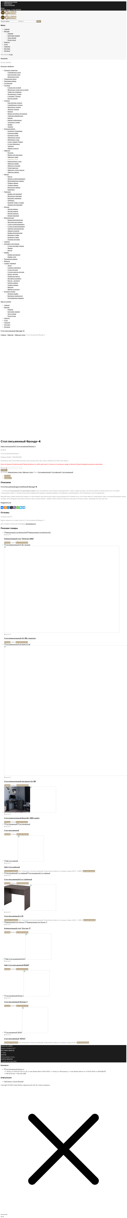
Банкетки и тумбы (13, 237)
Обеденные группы (14, 138)
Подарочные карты (10, 79)
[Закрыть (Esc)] (6, 1214)
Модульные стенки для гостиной (18, 90)
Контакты (7, 51)
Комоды (10, 118)
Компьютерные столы (15, 162)
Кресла (10, 177)
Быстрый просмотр (22, 543)
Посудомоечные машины (16, 298)
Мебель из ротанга (14, 290)
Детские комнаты (13, 214)
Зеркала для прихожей (15, 205)
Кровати (10, 112)
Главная (7, 29)
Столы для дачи (13, 270)
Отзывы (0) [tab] (8, 478)
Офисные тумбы (13, 157)
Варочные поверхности (15, 296)
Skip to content (6, 302)
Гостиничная (8, 83)
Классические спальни (15, 103)
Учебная (7, 242)
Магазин (7, 31)
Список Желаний (18, 1082)
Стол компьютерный (44, 472)
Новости (7, 42)
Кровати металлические (15, 220)
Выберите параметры (11, 871)
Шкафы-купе (12, 257)
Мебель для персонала (15, 155)
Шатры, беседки (13, 274)
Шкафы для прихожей (15, 194)
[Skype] (20, 507)
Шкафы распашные (14, 255)
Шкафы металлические (15, 233)
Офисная (7, 151)
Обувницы (11, 201)
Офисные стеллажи (14, 166)
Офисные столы (13, 159)
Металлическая (9, 218)
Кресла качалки (13, 99)
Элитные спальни (13, 109)
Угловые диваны (13, 185)
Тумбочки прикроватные (15, 116)
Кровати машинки (13, 216)
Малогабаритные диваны (16, 181)
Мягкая (6, 175)
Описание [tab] (7, 476)
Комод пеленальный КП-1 (9, 446)
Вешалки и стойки (13, 235)
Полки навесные (13, 168)
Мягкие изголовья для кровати (17, 114)
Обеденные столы (13, 140)
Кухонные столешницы (15, 131)
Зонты (10, 266)
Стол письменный (67, 472)
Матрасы (7, 261)
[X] (11, 507)
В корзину (4, 470)
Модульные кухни (13, 77)
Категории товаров (14, 36)
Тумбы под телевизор (14, 92)
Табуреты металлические (16, 229)
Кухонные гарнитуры (11, 70)
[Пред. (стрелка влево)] (1, 1216)
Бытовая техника (9, 292)
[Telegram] (23, 507)
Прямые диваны (13, 183)
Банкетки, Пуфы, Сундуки (16, 203)
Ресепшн (10, 153)
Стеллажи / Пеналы (14, 96)
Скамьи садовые (13, 285)
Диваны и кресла (13, 149)
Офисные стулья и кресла (16, 170)
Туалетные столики (14, 122)
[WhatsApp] (17, 507)
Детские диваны (13, 209)
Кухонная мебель (9, 129)
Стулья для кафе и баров (16, 246)
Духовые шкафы (13, 294)
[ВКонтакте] (2, 507)
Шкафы (10, 125)
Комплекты (11, 190)
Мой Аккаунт (8, 3)
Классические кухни (14, 75)
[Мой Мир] (8, 507)
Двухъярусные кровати (15, 222)
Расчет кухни (12, 40)
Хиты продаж (12, 38)
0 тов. (11, 55)
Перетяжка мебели (10, 81)
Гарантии (7, 47)
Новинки (10, 34)
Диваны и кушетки (13, 231)
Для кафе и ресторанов (11, 244)
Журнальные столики (14, 94)
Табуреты (11, 146)
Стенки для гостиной (14, 88)
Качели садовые (13, 283)
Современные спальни (15, 105)
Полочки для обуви (14, 240)
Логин (2, 8)
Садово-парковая (10, 263)
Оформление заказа (10, 2)
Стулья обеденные (14, 144)
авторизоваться (31, 524)
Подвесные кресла (14, 276)
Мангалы (10, 287)
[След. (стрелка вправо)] (3, 1216)
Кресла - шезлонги (14, 281)
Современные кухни (14, 73)
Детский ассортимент (14, 279)
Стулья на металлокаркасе (16, 227)
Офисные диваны (13, 172)
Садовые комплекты (14, 268)
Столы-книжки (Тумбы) (15, 142)
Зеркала (10, 127)
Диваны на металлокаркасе (16, 179)
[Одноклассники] (5, 507)
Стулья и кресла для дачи (16, 272)
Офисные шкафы (13, 164)
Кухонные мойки (13, 133)
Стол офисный (56, 472)
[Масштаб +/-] (1, 1214)
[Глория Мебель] (9, 14)
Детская (6, 207)
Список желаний (9, 5)
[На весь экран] (3, 1214)
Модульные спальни (14, 107)
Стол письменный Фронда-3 (26, 446)
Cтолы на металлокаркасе (16, 224)
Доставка (7, 49)
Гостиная (7, 86)
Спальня (7, 101)
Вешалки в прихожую (14, 198)
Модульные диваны (14, 188)
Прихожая (7, 192)
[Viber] (14, 507)
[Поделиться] (5, 1214)
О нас (6, 44)
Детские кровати (13, 211)
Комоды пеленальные (15, 120)
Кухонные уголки (13, 135)
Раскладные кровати (10, 259)
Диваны (10, 248)
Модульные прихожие (15, 196)
